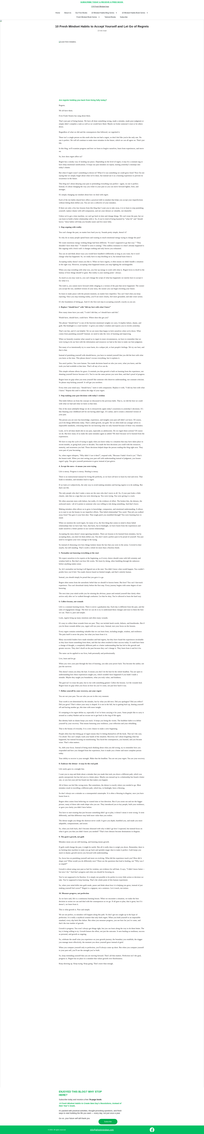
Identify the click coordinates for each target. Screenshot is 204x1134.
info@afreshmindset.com (102, 1130)
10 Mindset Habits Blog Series (102, 13)
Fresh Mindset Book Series (86, 17)
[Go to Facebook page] (152, 1129)
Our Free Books (81, 13)
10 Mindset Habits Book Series (133, 13)
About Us (67, 13)
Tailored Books (110, 17)
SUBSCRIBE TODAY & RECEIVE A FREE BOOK (102, 2)
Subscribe (124, 17)
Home (57, 13)
